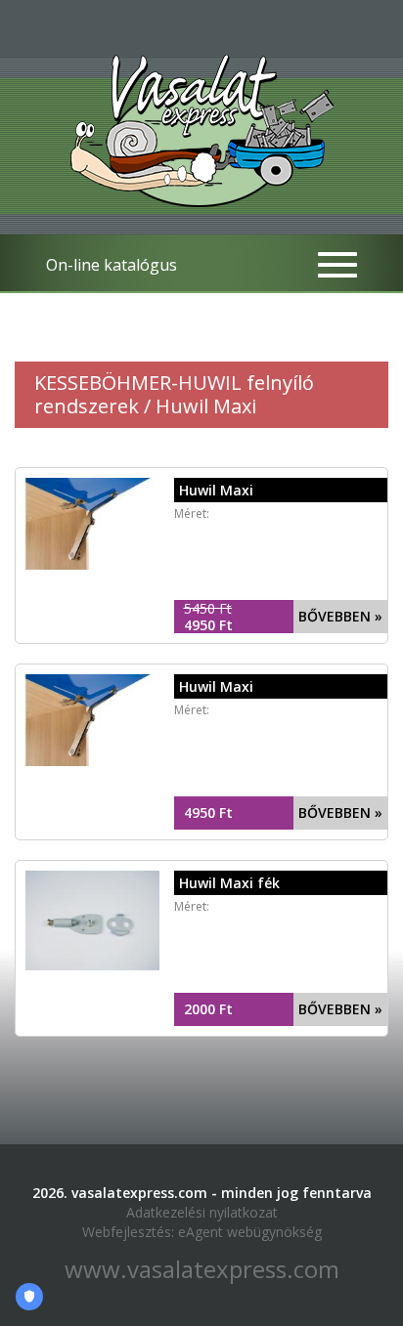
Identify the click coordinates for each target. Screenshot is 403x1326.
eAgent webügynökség (250, 1231)
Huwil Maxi (216, 490)
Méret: (191, 513)
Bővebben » (340, 616)
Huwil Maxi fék (229, 883)
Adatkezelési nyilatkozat (202, 1212)
